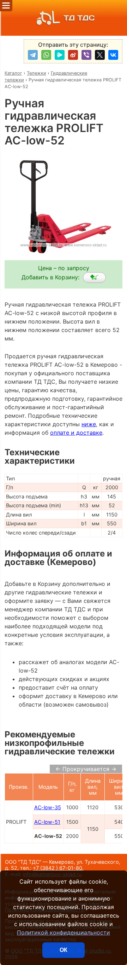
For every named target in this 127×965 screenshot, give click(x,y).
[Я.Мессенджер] (60, 55)
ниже (88, 424)
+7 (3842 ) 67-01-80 (57, 868)
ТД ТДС (79, 18)
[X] (100, 55)
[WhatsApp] (46, 55)
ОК (63, 950)
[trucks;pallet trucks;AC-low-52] (94, 277)
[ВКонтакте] (113, 55)
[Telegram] (33, 55)
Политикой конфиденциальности (63, 932)
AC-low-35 (47, 807)
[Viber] (86, 55)
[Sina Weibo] (73, 55)
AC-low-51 (47, 822)
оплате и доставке (76, 432)
